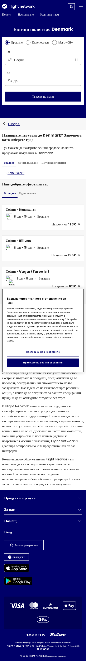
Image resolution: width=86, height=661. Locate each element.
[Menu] (81, 7)
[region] (43, 330)
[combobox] (43, 60)
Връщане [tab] (10, 193)
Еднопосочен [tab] (27, 193)
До (8, 73)
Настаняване (26, 14)
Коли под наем (49, 14)
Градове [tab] (9, 163)
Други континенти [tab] (54, 163)
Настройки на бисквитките (43, 352)
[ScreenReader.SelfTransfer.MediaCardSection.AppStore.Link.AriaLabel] (18, 569)
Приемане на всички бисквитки (43, 363)
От (8, 52)
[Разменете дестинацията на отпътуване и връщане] (76, 59)
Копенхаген (16, 173)
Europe (14, 124)
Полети (6, 14)
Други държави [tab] (28, 163)
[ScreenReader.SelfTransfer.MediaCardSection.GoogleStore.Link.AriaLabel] (18, 582)
